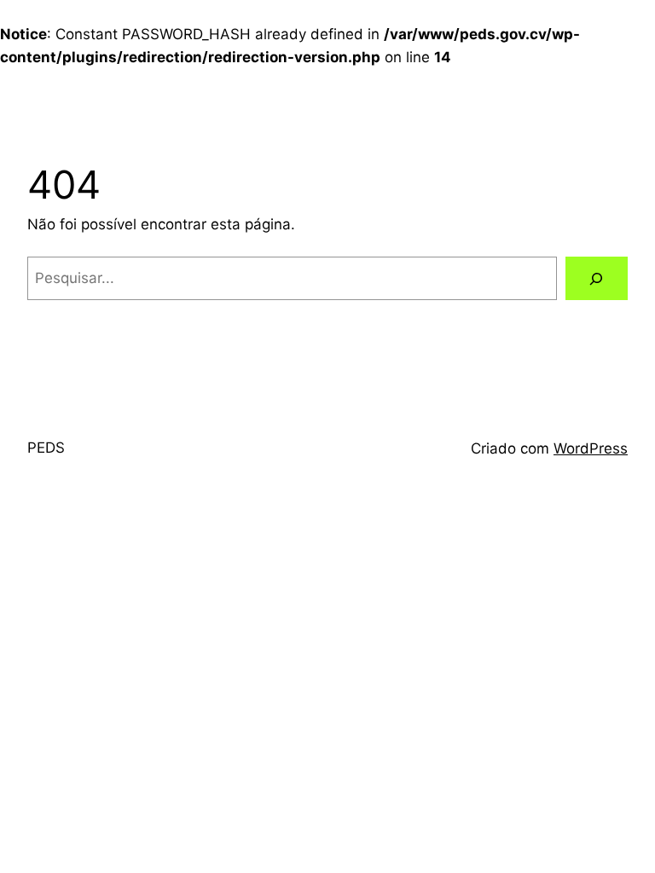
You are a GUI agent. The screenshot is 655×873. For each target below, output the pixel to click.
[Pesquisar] (596, 278)
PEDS (46, 447)
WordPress (591, 448)
